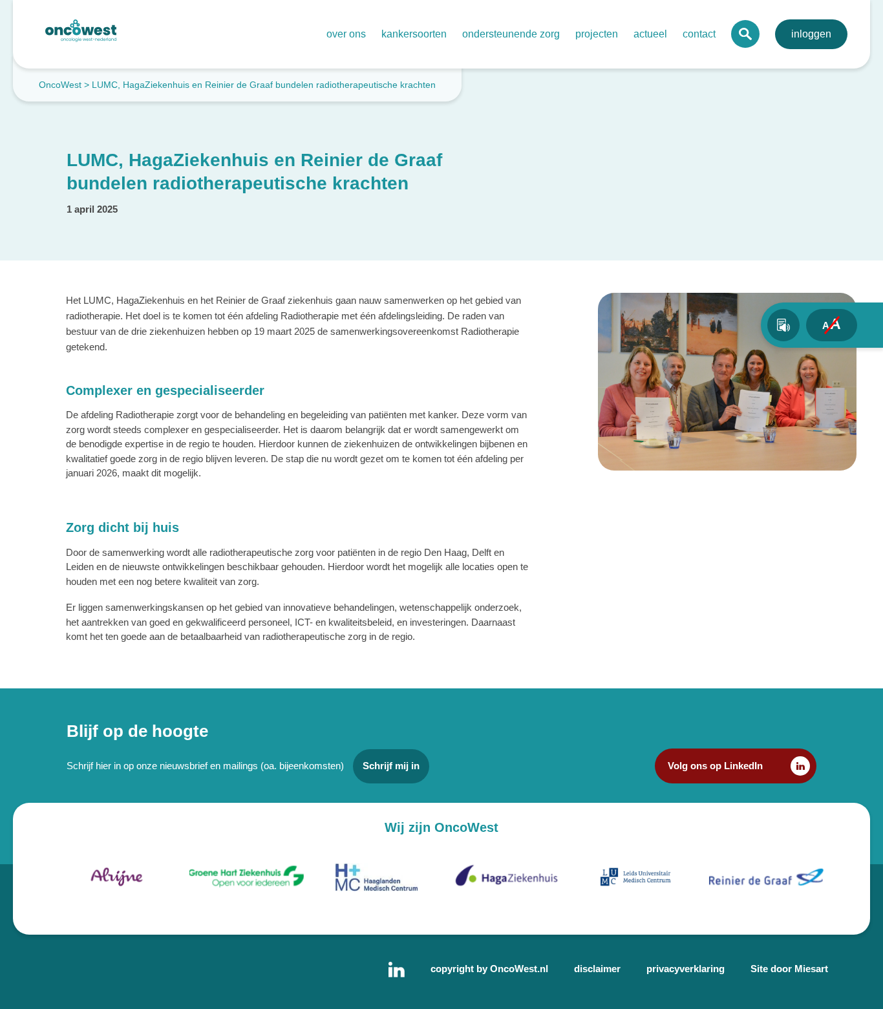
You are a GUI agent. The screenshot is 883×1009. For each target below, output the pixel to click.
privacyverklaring (685, 968)
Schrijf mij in (391, 765)
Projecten (596, 33)
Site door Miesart (789, 968)
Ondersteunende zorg (511, 33)
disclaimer (597, 968)
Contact (699, 33)
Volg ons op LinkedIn (715, 765)
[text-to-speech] (783, 325)
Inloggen (811, 33)
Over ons (346, 33)
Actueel (650, 33)
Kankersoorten (414, 33)
